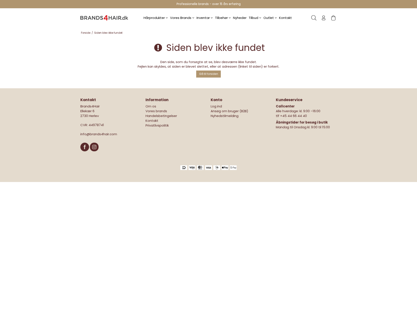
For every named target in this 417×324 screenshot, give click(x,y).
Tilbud (254, 17)
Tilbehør (222, 17)
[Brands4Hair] (104, 17)
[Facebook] (85, 153)
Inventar (204, 17)
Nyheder (240, 17)
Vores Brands (181, 17)
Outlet (269, 17)
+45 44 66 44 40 (293, 116)
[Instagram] (94, 153)
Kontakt (285, 17)
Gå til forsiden (208, 74)
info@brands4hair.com (98, 134)
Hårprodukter (155, 17)
